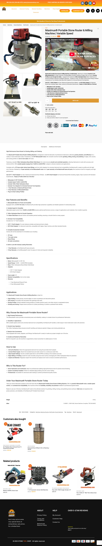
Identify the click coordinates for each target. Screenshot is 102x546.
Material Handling (36, 9)
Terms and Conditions (40, 519)
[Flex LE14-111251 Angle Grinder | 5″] (63, 476)
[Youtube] (94, 3)
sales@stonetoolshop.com (31, 2)
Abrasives (14, 9)
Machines (47, 9)
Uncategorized (31, 446)
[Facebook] (82, 3)
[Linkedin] (90, 3)
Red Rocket (26, 25)
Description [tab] (44, 146)
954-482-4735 (19, 2)
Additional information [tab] (55, 146)
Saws (9, 488)
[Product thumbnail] (49, 138)
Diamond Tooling (24, 9)
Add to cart (75, 100)
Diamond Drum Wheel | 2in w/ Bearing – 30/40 (38, 448)
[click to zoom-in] (22, 50)
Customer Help (57, 518)
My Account (56, 515)
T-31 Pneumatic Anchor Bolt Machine (38, 490)
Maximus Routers (45, 412)
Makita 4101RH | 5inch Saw (10, 490)
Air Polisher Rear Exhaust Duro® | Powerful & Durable (12, 447)
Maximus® (79, 412)
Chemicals (36, 12)
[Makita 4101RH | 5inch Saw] (14, 476)
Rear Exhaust (6, 445)
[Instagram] (86, 3)
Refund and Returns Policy (42, 524)
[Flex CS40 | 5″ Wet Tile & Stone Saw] (88, 477)
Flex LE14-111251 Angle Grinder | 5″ (61, 490)
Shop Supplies (56, 9)
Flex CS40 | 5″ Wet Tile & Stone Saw (87, 492)
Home (4, 25)
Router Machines (18, 25)
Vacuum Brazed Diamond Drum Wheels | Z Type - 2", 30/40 (67, 135)
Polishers (17, 445)
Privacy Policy (42, 515)
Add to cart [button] (14, 453)
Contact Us (56, 522)
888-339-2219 (10, 2)
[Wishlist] (23, 425)
